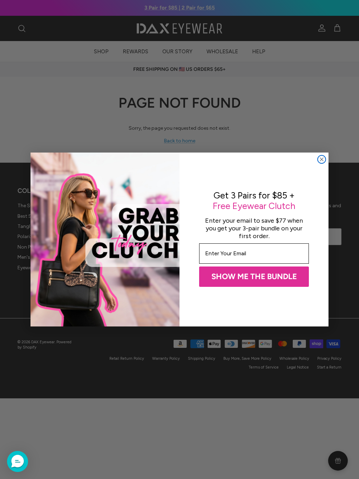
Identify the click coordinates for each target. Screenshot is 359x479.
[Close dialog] (322, 159)
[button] (17, 461)
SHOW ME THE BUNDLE (254, 276)
